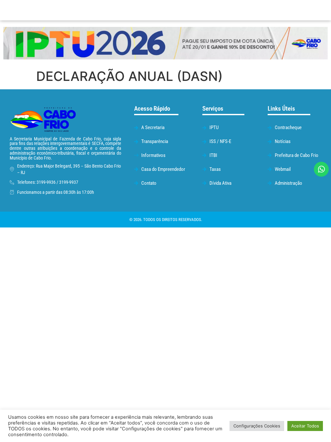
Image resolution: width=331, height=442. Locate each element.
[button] (210, 10)
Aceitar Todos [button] (305, 425)
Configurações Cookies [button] (256, 425)
